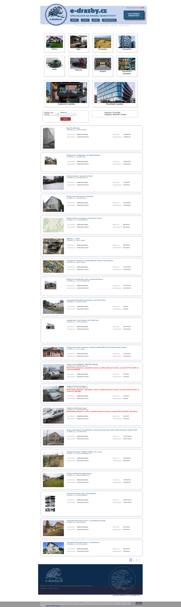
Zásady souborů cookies (53, 605)
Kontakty (127, 25)
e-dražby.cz (56, 588)
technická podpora (72, 585)
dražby (74, 20)
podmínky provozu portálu (47, 585)
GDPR (79, 585)
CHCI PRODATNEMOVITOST (134, 15)
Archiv (96, 25)
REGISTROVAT (137, 8)
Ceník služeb (114, 25)
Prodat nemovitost (104, 25)
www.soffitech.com (135, 595)
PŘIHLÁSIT (130, 8)
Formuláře (90, 25)
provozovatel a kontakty (60, 585)
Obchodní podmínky (87, 585)
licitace (85, 20)
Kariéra (121, 25)
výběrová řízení (109, 20)
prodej (95, 20)
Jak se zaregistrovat (80, 25)
